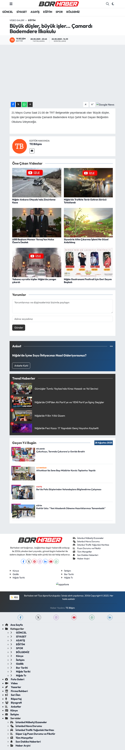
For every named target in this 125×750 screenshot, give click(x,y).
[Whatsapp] (56, 561)
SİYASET (21, 12)
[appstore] (62, 583)
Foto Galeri (17, 679)
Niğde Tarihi (19, 577)
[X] (28, 561)
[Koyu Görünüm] (112, 4)
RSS (16, 597)
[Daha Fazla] (30, 104)
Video (14, 683)
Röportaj (16, 698)
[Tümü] (111, 346)
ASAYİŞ (34, 12)
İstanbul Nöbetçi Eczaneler (90, 538)
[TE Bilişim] (19, 145)
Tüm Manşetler (84, 551)
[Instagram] (39, 561)
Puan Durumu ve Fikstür (89, 548)
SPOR (59, 12)
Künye (16, 570)
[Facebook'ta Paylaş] (13, 104)
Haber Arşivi (83, 558)
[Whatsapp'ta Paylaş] (24, 104)
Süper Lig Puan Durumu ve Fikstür (35, 733)
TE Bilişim (35, 144)
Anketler (15, 706)
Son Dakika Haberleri (87, 555)
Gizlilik (16, 574)
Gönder (18, 327)
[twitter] (38, 617)
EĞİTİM (47, 12)
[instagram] (56, 617)
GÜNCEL (7, 12)
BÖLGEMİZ (73, 12)
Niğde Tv (68, 577)
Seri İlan (15, 694)
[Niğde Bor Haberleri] (58, 3)
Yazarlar (15, 687)
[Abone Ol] (105, 104)
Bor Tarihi (69, 574)
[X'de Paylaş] (18, 104)
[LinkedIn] (45, 561)
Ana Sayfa (16, 624)
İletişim (67, 570)
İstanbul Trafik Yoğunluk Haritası (93, 544)
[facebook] (20, 617)
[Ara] (107, 4)
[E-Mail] (31, 150)
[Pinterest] (34, 561)
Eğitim (32, 20)
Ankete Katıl (21, 365)
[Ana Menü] (11, 3)
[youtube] (74, 617)
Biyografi (16, 702)
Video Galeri (17, 20)
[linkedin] (109, 617)
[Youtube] (50, 561)
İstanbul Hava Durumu (88, 541)
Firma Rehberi (19, 691)
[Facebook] (23, 561)
